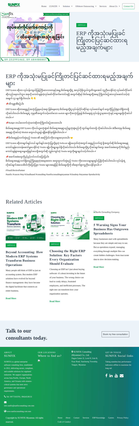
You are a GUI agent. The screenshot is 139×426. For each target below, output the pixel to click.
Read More (11, 298)
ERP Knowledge (98, 418)
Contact (76, 418)
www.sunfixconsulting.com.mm (18, 411)
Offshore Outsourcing (84, 6)
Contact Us (128, 6)
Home (44, 6)
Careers (111, 418)
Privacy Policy (122, 418)
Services (103, 6)
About (68, 418)
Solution (66, 6)
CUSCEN (53, 6)
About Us (113, 6)
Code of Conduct (64, 422)
